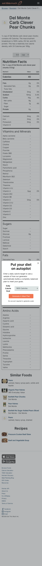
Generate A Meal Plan (21, 296)
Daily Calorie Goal (8, 288)
